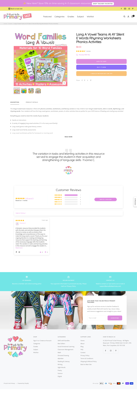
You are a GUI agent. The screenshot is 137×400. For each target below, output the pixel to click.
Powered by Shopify (23, 383)
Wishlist (90, 16)
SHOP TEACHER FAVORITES (103, 3)
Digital (60, 376)
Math (59, 352)
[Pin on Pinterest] (84, 80)
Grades (70, 16)
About (82, 343)
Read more (68, 137)
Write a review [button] (106, 199)
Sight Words (61, 367)
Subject (80, 16)
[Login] (128, 16)
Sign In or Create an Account (42, 340)
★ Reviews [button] (135, 201)
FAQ (82, 349)
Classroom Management (65, 349)
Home (5, 23)
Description (14, 102)
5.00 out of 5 (29, 198)
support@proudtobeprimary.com (110, 286)
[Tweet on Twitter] (87, 80)
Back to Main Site (86, 364)
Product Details (32, 102)
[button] (80, 51)
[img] (20, 220)
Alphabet (60, 358)
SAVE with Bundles (64, 340)
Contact (83, 352)
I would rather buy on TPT (101, 73)
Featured (47, 16)
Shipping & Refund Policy (89, 361)
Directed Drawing (63, 355)
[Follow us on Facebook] (105, 350)
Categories (59, 16)
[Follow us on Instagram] (110, 350)
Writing (60, 364)
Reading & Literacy (64, 361)
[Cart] (132, 16)
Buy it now (101, 67)
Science (60, 373)
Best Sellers (61, 343)
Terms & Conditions (87, 358)
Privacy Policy (71, 286)
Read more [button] (19, 248)
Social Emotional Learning (66, 346)
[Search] (124, 16)
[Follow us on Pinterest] (115, 350)
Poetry (60, 370)
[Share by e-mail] (90, 80)
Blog (82, 346)
